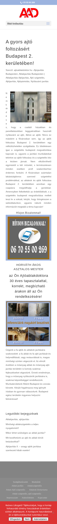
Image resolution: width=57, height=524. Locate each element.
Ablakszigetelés (34, 486)
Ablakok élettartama (38, 490)
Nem (27, 519)
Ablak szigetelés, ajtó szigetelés (26, 494)
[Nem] (53, 512)
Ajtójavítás (11, 81)
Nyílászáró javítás (39, 81)
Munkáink (36, 482)
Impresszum (12, 498)
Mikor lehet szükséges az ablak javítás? (25, 433)
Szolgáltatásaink (20, 482)
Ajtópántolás (23, 81)
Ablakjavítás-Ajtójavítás (17, 77)
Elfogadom (15, 519)
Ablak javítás (17, 486)
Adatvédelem (28, 498)
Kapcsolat (42, 498)
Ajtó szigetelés (37, 77)
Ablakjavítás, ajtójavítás (17, 419)
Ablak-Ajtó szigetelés (15, 490)
